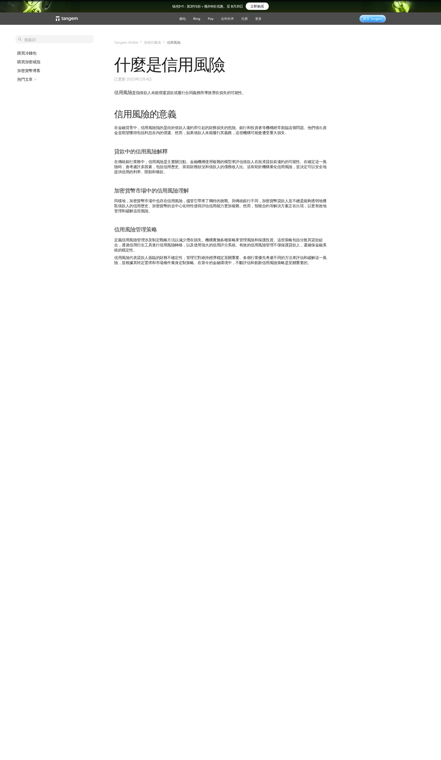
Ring (197, 18)
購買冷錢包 (27, 53)
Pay (211, 18)
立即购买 (257, 6)
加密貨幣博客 (28, 70)
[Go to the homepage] (67, 18)
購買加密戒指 (28, 61)
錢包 (182, 18)
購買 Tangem (372, 18)
